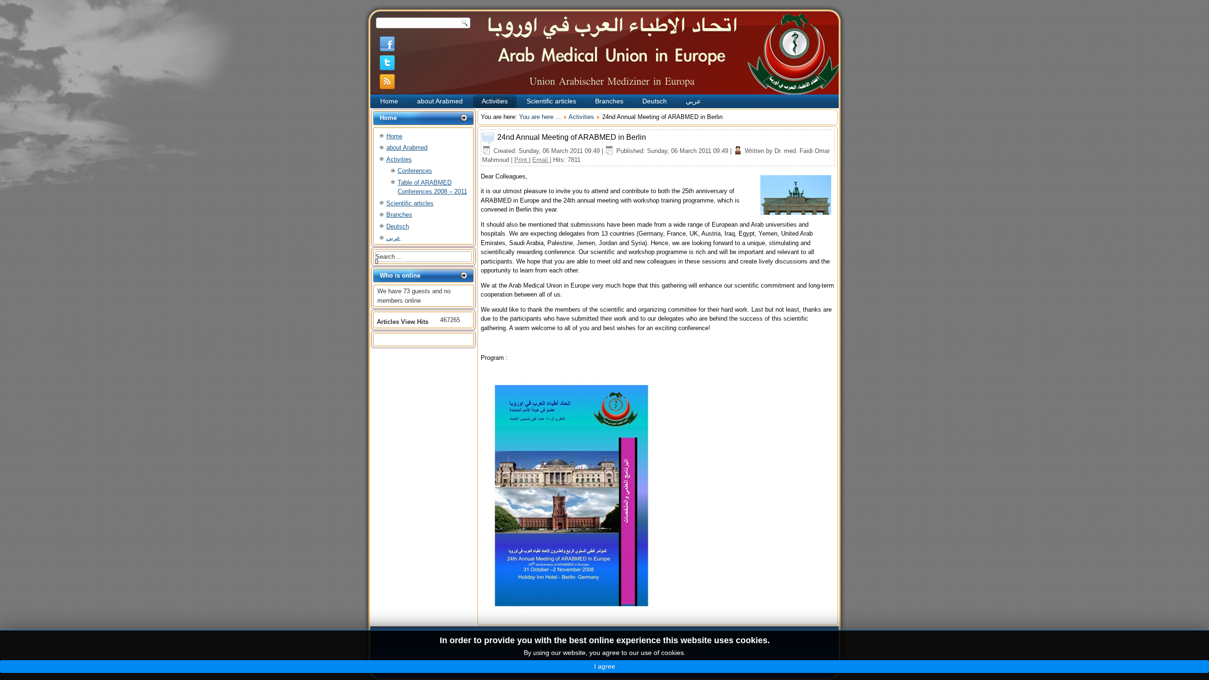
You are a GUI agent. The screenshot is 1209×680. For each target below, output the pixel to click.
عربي (693, 101)
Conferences (415, 170)
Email (541, 159)
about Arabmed (440, 101)
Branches (609, 101)
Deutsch (654, 101)
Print (521, 159)
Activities (495, 101)
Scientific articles (551, 101)
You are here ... (540, 116)
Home (389, 101)
